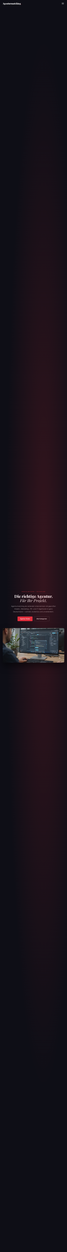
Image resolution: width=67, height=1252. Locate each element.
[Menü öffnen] (62, 3)
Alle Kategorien (41, 619)
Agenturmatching (12, 3)
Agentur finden (25, 619)
